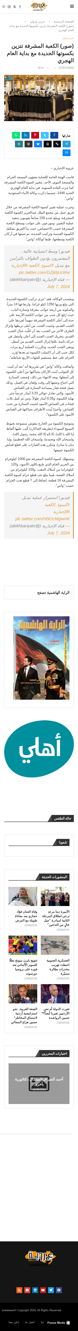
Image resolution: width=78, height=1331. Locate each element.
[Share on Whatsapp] (16, 135)
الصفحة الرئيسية (64, 21)
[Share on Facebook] (54, 135)
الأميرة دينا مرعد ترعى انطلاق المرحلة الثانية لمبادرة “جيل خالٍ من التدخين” (55, 918)
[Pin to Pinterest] (35, 135)
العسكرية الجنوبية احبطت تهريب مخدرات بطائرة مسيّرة (58, 967)
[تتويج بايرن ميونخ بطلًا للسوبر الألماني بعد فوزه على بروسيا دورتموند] (23, 945)
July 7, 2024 (58, 286)
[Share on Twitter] (45, 135)
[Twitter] (14, 6)
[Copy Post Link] (57, 144)
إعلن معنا (14, 1322)
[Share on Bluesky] (38, 144)
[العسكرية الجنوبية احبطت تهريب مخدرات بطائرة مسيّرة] (55, 945)
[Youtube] (3, 6)
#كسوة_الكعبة (41, 265)
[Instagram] (9, 6)
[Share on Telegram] (67, 144)
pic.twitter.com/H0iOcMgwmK (42, 518)
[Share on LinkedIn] (26, 135)
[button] (12, 1083)
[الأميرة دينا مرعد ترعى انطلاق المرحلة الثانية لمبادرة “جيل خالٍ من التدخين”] (55, 896)
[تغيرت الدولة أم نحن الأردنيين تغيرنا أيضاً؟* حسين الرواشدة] (55, 993)
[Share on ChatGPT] (28, 144)
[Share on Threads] (48, 144)
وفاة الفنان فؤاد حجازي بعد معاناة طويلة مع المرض (26, 916)
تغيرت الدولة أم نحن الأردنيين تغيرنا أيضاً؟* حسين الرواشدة (55, 1013)
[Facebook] (20, 6)
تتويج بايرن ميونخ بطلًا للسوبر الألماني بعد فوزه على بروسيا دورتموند (23, 967)
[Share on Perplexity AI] (19, 144)
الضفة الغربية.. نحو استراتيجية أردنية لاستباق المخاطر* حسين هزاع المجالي (24, 1015)
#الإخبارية (19, 265)
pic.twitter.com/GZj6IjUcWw (44, 272)
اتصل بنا (30, 1322)
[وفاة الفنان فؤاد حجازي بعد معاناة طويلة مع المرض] (23, 896)
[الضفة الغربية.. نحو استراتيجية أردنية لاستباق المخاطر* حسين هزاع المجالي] (23, 993)
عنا (42, 1322)
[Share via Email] (67, 152)
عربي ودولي (37, 21)
